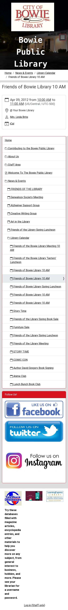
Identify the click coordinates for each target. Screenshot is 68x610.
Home (8, 73)
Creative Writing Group (23, 213)
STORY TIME (21, 351)
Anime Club (19, 376)
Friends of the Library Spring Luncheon (32, 229)
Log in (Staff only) (34, 605)
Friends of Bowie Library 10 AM (31, 270)
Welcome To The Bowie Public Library (29, 172)
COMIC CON (20, 359)
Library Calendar (46, 73)
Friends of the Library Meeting (31, 343)
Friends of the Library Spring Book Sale (35, 319)
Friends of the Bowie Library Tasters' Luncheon (33, 260)
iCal (12, 123)
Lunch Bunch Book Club (26, 384)
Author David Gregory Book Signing (33, 368)
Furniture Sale (21, 327)
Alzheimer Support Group (25, 205)
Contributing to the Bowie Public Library (30, 148)
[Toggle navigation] (62, 37)
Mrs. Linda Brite (19, 117)
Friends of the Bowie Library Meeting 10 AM (35, 248)
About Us (13, 156)
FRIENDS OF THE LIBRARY (26, 189)
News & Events (24, 73)
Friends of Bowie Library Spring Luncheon (37, 286)
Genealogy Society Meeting (26, 197)
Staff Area (13, 164)
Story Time (19, 311)
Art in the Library (20, 221)
